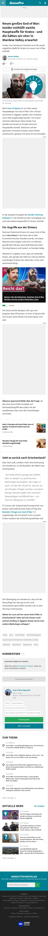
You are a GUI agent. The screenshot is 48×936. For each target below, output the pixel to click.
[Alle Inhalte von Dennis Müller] (4, 58)
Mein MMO (23, 908)
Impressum (6, 896)
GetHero (31, 908)
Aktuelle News (12, 806)
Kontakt (35, 898)
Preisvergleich (24, 719)
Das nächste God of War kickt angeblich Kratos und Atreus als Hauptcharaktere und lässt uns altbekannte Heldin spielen (24, 767)
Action (36, 645)
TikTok (35, 913)
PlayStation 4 (27, 645)
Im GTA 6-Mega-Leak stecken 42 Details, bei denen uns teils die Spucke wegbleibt (31, 816)
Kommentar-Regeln (25, 666)
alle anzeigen (39, 806)
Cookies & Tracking (17, 903)
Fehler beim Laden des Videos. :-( (15, 268)
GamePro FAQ (22, 896)
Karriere (20, 898)
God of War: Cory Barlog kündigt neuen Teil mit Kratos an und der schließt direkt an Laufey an (25, 746)
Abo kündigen (33, 896)
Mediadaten (24, 900)
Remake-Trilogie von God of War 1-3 (19, 512)
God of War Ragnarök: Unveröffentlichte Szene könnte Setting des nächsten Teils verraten (25, 789)
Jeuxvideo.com (39, 908)
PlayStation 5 (16, 645)
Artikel (5, 635)
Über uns (14, 896)
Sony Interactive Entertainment (15, 708)
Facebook (20, 913)
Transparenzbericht (31, 903)
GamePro (15, 908)
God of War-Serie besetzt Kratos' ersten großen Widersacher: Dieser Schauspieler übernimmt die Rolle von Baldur (23, 779)
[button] (3, 3)
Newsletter (28, 898)
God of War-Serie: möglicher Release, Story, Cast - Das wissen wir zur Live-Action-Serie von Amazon (25, 756)
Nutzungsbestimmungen (11, 900)
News (11, 635)
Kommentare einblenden (24, 679)
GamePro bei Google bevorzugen (25, 69)
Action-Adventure (17, 703)
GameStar (7, 908)
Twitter (13, 913)
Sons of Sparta (14, 108)
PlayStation (6, 645)
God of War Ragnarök (34, 635)
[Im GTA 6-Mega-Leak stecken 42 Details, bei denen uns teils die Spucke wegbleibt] (10, 814)
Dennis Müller (13, 56)
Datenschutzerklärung (37, 900)
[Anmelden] (37, 884)
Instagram (28, 913)
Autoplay (11, 305)
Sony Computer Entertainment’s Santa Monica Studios (20, 640)
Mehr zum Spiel (24, 726)
